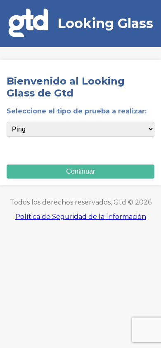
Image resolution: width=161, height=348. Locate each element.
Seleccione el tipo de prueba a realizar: (77, 111)
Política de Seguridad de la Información (80, 217)
